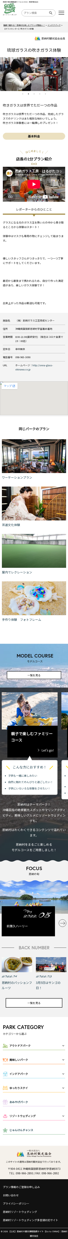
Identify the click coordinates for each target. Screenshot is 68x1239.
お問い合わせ (11, 1195)
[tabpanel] (34, 74)
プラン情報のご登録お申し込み (21, 1187)
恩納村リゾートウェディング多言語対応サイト (30, 1220)
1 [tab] (23, 94)
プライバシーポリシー (16, 1203)
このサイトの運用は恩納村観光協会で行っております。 (34, 1161)
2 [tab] (28, 94)
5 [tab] (45, 94)
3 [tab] (34, 94)
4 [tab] (40, 94)
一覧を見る (34, 675)
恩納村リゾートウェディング (20, 1212)
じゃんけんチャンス (21, 1130)
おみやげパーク (18, 1102)
